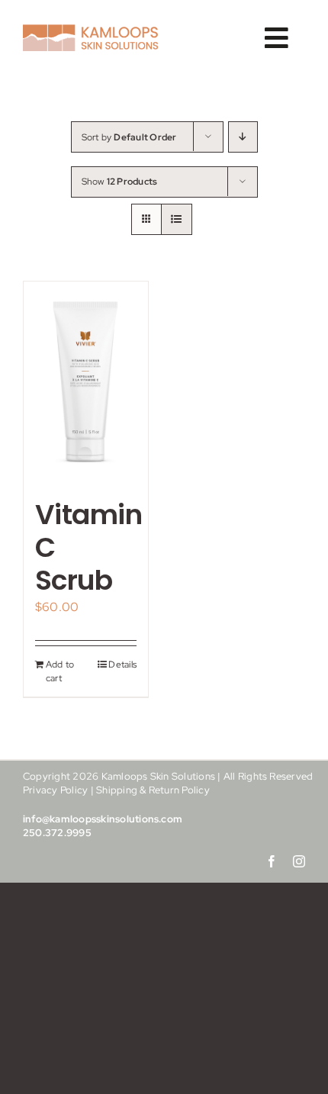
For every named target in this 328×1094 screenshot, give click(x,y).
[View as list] (176, 219)
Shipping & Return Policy (153, 789)
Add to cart (60, 671)
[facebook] (271, 861)
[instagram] (299, 861)
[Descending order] (243, 137)
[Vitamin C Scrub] (86, 382)
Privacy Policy (55, 789)
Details (122, 664)
